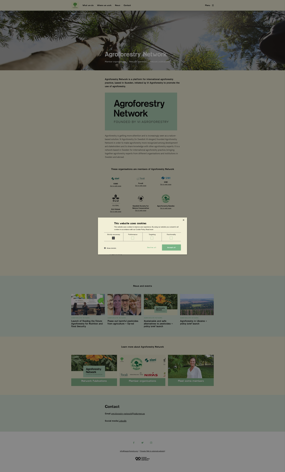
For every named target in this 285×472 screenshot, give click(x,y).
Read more (149, 229)
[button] (110, 248)
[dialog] (142, 236)
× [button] (183, 220)
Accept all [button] (171, 247)
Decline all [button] (151, 247)
